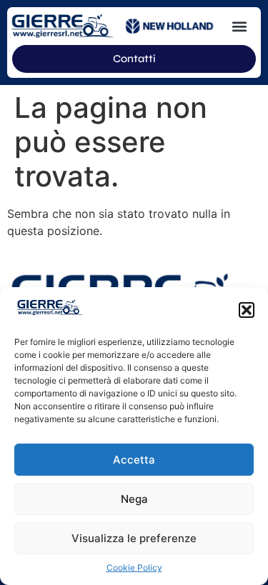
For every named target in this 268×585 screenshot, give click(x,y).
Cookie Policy (134, 567)
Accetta (134, 459)
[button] (246, 310)
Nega (134, 499)
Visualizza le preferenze (134, 538)
